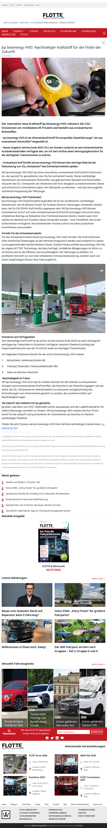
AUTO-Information (27, 816)
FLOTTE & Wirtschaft (53, 566)
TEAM (11, 5)
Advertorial (7, 56)
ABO (38, 5)
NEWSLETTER (9, 34)
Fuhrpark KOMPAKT (67, 22)
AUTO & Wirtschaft (28, 810)
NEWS (5, 31)
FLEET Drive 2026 (38, 755)
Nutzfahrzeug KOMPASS (60, 816)
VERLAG (5, 5)
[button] (6, 698)
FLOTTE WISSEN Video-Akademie (44, 22)
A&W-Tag (82, 813)
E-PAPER (34, 31)
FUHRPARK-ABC (68, 31)
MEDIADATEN (29, 5)
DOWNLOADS (89, 31)
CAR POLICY (49, 31)
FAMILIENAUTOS (55, 810)
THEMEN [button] (18, 31)
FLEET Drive (24, 22)
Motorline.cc (25, 819)
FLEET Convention (10, 22)
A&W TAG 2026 (88, 755)
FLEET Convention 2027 (90, 778)
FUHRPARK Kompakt (58, 813)
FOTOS (24, 34)
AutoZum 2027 (37, 777)
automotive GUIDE (86, 810)
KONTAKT (19, 5)
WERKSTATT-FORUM (57, 819)
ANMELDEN (97, 732)
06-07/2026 (53, 570)
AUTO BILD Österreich (29, 813)
